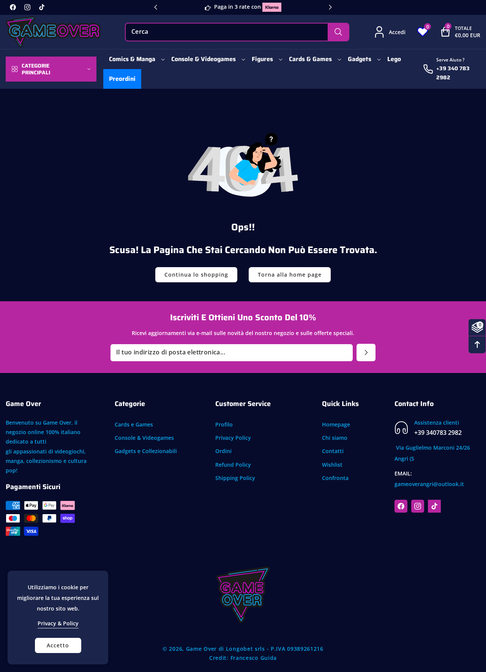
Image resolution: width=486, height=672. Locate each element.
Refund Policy (233, 464)
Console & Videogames (144, 437)
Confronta (335, 478)
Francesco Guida (253, 657)
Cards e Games (134, 424)
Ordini (223, 451)
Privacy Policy (233, 437)
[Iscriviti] (366, 352)
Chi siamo (334, 437)
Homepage (336, 424)
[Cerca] (338, 32)
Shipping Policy (235, 478)
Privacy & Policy (58, 623)
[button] (454, 32)
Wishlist (332, 464)
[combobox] (237, 32)
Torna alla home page (290, 274)
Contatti (333, 451)
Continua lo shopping (196, 274)
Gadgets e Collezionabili (146, 451)
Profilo (224, 424)
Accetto (58, 645)
